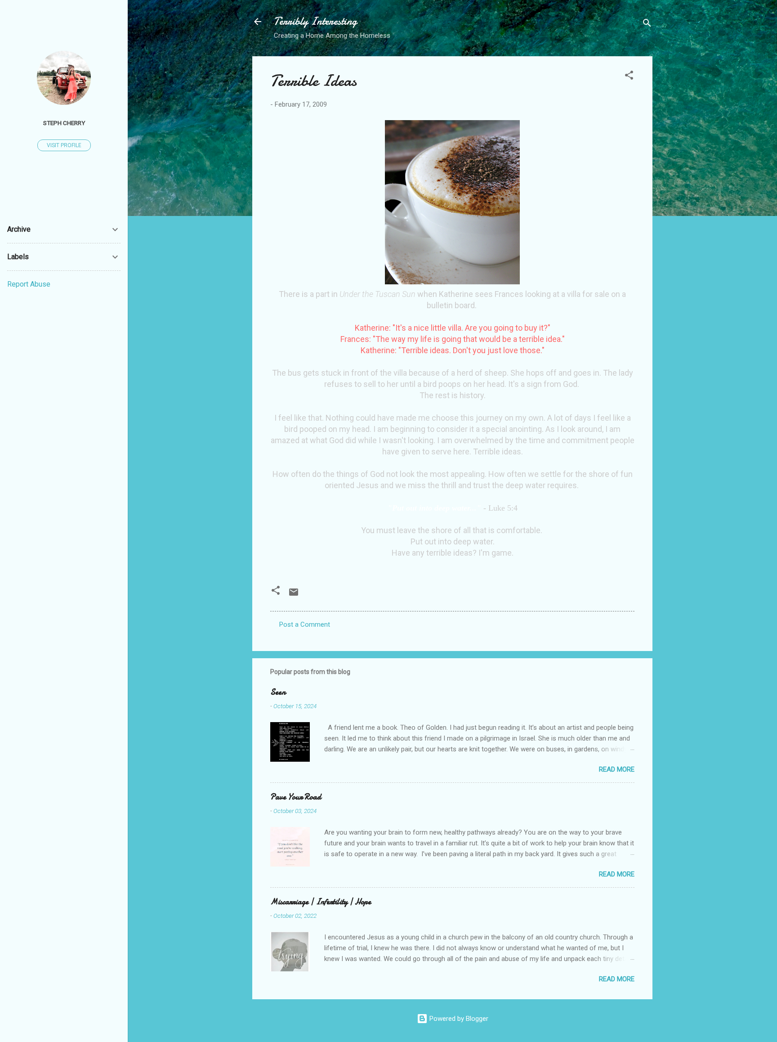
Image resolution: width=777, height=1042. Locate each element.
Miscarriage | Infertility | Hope (320, 901)
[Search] (647, 24)
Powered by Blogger (458, 1019)
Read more (616, 769)
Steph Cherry (64, 122)
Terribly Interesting (315, 21)
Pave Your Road (295, 797)
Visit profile (64, 145)
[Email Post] (293, 595)
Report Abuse (28, 284)
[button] (629, 77)
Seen (278, 692)
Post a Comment (304, 624)
